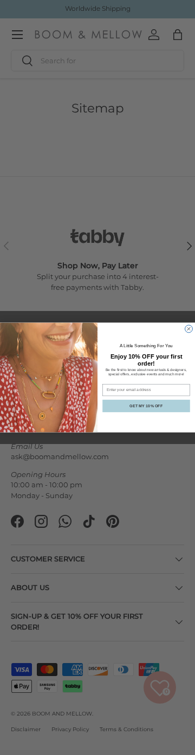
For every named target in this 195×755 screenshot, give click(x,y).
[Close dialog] (189, 329)
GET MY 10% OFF (145, 405)
